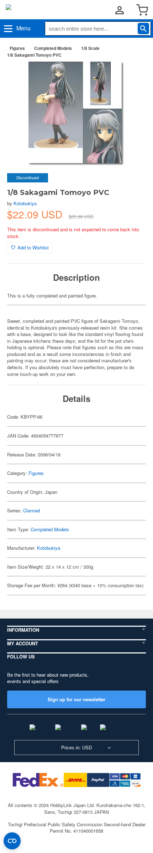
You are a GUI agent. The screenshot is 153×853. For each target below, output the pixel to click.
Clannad (31, 510)
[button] (133, 74)
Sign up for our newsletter (76, 699)
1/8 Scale (90, 48)
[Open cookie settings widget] (12, 840)
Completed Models (53, 48)
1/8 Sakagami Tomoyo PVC (34, 55)
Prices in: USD (76, 747)
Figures (17, 48)
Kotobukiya (25, 203)
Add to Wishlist (33, 247)
